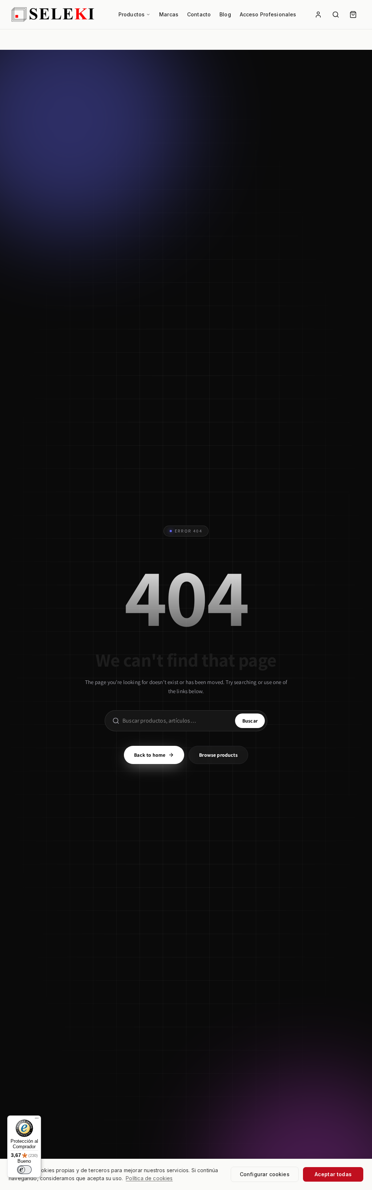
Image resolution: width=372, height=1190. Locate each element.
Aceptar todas (333, 1174)
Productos (131, 14)
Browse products (218, 755)
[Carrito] (353, 14)
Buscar (250, 720)
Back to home (149, 755)
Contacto (199, 14)
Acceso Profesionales (268, 14)
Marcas (168, 14)
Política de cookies (149, 1178)
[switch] (24, 1169)
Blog (225, 14)
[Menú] (36, 1119)
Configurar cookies (265, 1174)
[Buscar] (335, 14)
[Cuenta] (318, 14)
